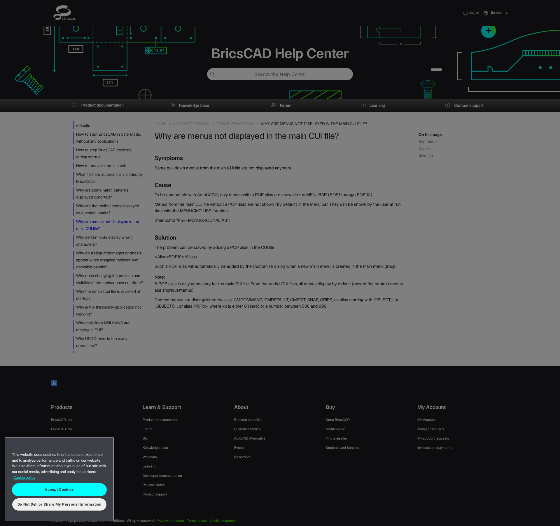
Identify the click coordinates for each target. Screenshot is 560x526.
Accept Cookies (59, 489)
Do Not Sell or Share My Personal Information (60, 504)
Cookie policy (24, 477)
